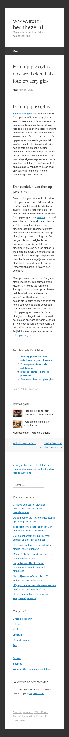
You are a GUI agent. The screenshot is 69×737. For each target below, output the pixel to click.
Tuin (15, 645)
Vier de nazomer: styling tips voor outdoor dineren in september (31, 537)
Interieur (33, 389)
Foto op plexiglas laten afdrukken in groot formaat (36, 358)
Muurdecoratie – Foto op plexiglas (31, 432)
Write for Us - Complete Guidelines (32, 669)
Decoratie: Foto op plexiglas (37, 379)
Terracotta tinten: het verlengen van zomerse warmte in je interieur (32, 528)
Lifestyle (17, 634)
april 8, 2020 (26, 89)
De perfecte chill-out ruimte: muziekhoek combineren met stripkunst (29, 567)
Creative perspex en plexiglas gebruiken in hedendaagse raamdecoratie (29, 508)
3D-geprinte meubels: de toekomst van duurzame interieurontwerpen (34, 587)
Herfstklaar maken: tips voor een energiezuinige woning (31, 596)
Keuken (17, 629)
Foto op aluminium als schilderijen (33, 366)
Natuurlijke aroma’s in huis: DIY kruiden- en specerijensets (30, 578)
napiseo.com (36, 693)
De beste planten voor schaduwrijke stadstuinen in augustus (32, 546)
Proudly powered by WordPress (30, 712)
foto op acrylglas (22, 335)
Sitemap (17, 663)
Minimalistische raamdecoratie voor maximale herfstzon (32, 556)
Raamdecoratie (21, 640)
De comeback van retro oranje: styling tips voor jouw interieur (34, 519)
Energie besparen (22, 618)
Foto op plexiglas (22, 113)
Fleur (15, 89)
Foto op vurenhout (24, 443)
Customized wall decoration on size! (50, 445)
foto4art (41, 217)
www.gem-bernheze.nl (28, 23)
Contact (17, 658)
